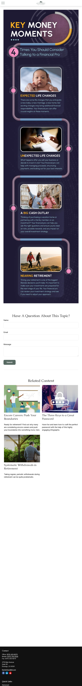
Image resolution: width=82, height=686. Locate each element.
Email (6, 332)
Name (6, 320)
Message (7, 344)
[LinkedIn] (7, 673)
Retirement (5, 685)
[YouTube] (10, 673)
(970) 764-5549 (12, 656)
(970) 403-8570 (12, 654)
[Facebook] (3, 673)
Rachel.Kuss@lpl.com (9, 670)
